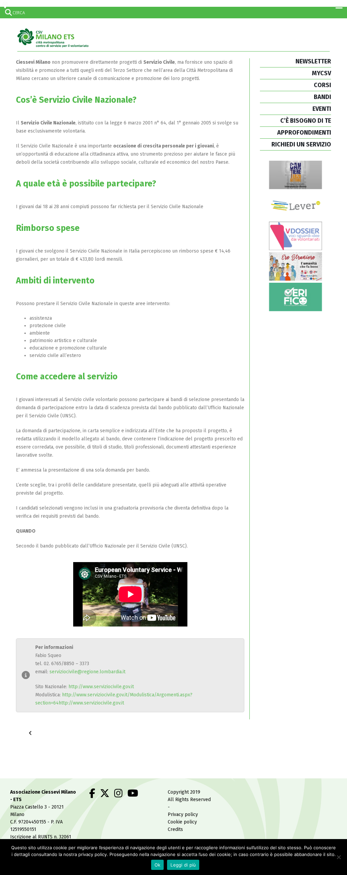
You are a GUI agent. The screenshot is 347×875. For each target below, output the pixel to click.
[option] (67, 730)
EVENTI (321, 109)
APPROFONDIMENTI (304, 132)
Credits (175, 829)
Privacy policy (183, 814)
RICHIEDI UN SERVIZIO (301, 144)
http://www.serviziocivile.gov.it (101, 687)
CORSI (322, 85)
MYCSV (321, 73)
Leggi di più (183, 865)
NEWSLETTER (313, 61)
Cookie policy (182, 822)
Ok (158, 865)
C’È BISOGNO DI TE (305, 120)
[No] (338, 857)
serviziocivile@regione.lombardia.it (87, 672)
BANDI (322, 97)
